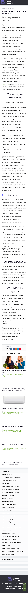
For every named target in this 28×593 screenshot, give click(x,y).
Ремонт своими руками (8, 533)
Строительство (6, 545)
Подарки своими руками (9, 504)
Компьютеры (5, 483)
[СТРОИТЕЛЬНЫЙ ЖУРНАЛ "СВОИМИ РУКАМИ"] (10, 2)
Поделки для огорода (8, 507)
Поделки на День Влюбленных (10, 525)
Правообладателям (14, 586)
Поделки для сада (7, 510)
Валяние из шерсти (7, 474)
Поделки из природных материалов (12, 519)
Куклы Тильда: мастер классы (10, 489)
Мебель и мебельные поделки (10, 492)
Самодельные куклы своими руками (12, 542)
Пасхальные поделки (8, 498)
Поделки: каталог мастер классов (11, 528)
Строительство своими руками (10, 548)
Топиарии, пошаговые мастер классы (12, 551)
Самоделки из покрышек (9, 539)
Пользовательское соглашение (14, 589)
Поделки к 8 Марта (7, 522)
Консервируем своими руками (10, 486)
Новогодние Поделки (8, 495)
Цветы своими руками (8, 554)
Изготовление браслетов (9, 480)
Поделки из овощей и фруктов (10, 516)
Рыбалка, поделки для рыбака (10, 536)
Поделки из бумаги (7, 513)
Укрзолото (5, 84)
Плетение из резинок (7, 501)
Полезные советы (7, 530)
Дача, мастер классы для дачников (12, 477)
